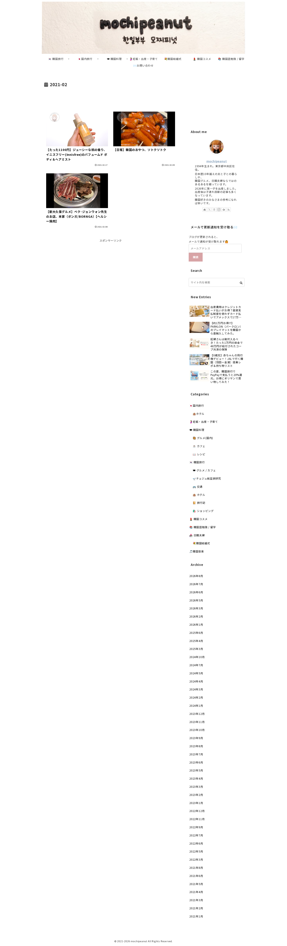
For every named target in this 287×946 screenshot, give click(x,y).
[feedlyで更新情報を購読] (224, 209)
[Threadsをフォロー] (214, 209)
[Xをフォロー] (209, 209)
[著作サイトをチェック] (204, 209)
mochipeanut (216, 161)
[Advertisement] (110, 97)
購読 (195, 257)
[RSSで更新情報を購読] (228, 209)
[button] (241, 282)
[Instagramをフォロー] (219, 209)
